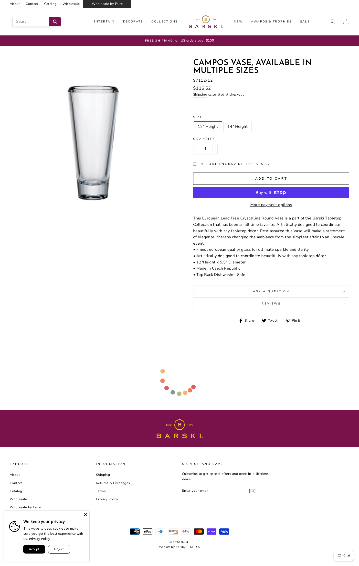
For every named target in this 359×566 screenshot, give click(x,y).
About (15, 3)
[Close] (85, 514)
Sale (305, 21)
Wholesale (71, 3)
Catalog (50, 3)
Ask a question (271, 291)
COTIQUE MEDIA (188, 547)
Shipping (200, 94)
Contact (32, 3)
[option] (179, 40)
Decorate (133, 21)
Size (197, 117)
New (238, 21)
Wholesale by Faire (107, 3)
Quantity (204, 139)
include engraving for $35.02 (235, 164)
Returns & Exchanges (113, 483)
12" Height (208, 126)
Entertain (104, 21)
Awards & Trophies (271, 21)
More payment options (271, 204)
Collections (164, 21)
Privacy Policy (107, 499)
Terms (101, 491)
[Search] (55, 21)
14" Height (237, 126)
